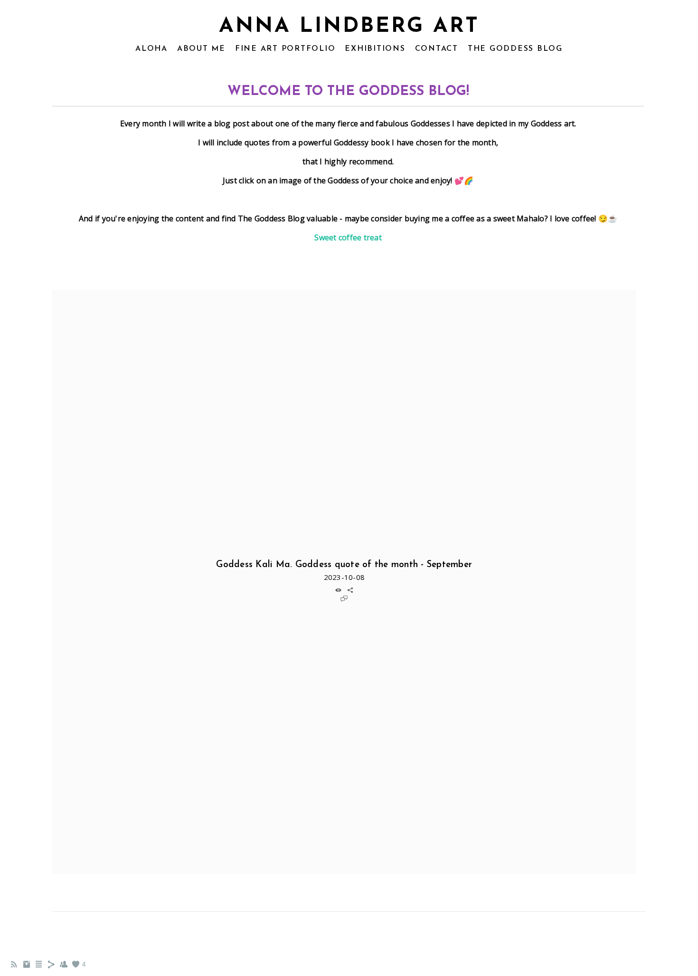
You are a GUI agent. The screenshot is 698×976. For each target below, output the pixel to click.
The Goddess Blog (515, 49)
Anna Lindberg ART (349, 26)
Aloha (151, 49)
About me (201, 49)
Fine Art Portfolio (285, 49)
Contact (436, 49)
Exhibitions (375, 49)
